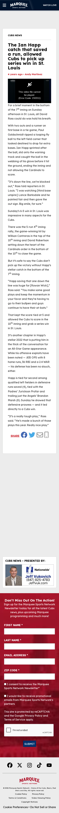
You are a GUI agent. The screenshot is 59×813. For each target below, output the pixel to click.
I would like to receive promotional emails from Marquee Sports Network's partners (28, 699)
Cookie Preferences (15, 807)
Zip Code (11, 670)
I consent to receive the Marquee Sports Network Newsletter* (26, 686)
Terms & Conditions (17, 798)
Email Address (16, 655)
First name (13, 625)
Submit (29, 744)
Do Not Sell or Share (43, 807)
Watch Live (50, 5)
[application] (29, 91)
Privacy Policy (38, 794)
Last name (12, 640)
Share (15, 436)
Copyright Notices (29, 802)
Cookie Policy (21, 794)
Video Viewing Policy (41, 798)
